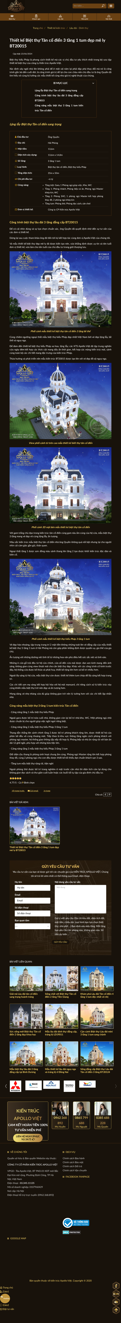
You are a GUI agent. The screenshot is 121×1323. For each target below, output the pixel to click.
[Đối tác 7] (33, 1085)
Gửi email (34, 791)
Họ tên (18, 882)
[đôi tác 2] (15, 1086)
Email (17, 895)
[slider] (15, 778)
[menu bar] (111, 6)
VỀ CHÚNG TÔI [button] (18, 1152)
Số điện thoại (21, 908)
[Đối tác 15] (69, 1086)
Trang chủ (38, 28)
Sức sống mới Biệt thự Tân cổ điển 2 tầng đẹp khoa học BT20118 (25, 1034)
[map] (32, 1258)
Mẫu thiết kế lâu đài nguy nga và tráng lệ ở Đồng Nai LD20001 (60, 1072)
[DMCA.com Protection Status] (72, 1232)
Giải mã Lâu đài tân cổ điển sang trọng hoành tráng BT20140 (24, 997)
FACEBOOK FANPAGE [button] (78, 1177)
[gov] (76, 1223)
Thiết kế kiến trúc (56, 28)
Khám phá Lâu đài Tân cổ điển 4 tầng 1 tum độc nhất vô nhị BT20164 (96, 997)
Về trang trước (18, 791)
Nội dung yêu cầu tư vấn (67, 882)
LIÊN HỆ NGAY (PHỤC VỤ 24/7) (28, 1138)
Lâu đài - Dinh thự (79, 28)
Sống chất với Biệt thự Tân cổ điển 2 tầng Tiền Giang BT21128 (60, 997)
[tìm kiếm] (103, 6)
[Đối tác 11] (51, 1084)
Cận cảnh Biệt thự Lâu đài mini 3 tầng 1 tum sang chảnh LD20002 (96, 1034)
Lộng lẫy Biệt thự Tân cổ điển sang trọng (56, 90)
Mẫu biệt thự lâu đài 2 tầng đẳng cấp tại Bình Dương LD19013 (24, 1072)
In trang (46, 791)
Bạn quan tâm (22, 920)
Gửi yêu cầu (60, 942)
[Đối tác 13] (87, 1084)
